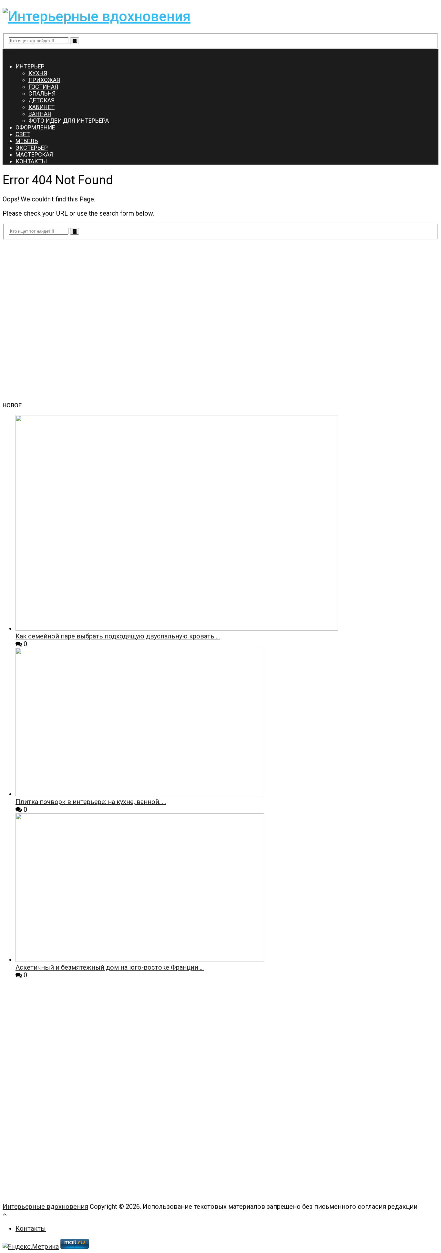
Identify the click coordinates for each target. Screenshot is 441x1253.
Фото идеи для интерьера (68, 120)
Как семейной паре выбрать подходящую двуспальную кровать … (117, 636)
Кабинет (41, 107)
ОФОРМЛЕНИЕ (35, 127)
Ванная (39, 113)
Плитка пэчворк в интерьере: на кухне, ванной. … (90, 802)
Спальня (42, 93)
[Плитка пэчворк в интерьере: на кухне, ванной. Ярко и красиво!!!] (139, 794)
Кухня (37, 73)
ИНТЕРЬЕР (30, 66)
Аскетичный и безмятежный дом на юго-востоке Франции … (109, 967)
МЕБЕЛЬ (26, 141)
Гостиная (43, 86)
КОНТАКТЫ (31, 161)
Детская (41, 100)
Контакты (30, 1228)
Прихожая (44, 79)
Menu (10, 52)
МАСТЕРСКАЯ (34, 154)
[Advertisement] (51, 1098)
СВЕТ (22, 134)
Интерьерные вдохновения (45, 1206)
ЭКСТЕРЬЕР (31, 147)
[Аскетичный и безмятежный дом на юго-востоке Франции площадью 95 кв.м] (139, 959)
